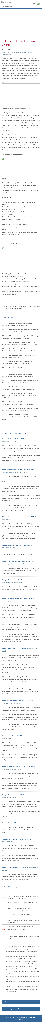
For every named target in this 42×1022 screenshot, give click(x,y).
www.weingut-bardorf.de (9, 441)
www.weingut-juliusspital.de (10, 601)
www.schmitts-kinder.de (9, 797)
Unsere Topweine (7, 52)
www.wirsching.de (7, 841)
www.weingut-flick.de (8, 547)
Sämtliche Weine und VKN (21, 52)
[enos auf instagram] (39, 4)
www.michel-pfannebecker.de (11, 703)
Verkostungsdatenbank (12, 1009)
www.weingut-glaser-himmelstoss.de (13, 564)
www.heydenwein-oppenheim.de (12, 582)
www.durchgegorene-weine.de (11, 769)
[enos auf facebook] (37, 4)
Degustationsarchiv (11, 1002)
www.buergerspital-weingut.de (18, 472)
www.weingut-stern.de (31, 823)
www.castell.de (6, 519)
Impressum (21, 1019)
